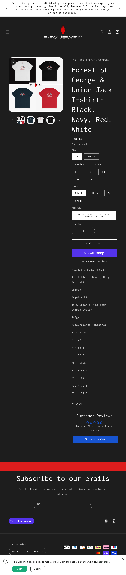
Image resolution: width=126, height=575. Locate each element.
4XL (77, 179)
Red (110, 193)
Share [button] (79, 403)
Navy (95, 193)
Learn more (103, 561)
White (79, 200)
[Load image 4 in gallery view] (50, 120)
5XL (91, 179)
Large (97, 164)
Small (91, 156)
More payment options (94, 261)
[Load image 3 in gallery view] (40, 120)
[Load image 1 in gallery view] (21, 120)
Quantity (76, 224)
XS (76, 156)
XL (76, 172)
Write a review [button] (95, 439)
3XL (104, 172)
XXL (90, 172)
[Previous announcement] (6, 8)
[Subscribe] (90, 504)
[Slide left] (12, 120)
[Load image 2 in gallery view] (31, 120)
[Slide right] (59, 120)
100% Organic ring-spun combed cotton (94, 215)
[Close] (122, 558)
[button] (7, 32)
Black (79, 193)
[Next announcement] (119, 8)
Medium (79, 164)
